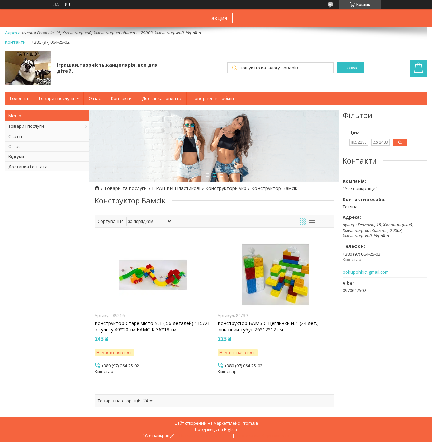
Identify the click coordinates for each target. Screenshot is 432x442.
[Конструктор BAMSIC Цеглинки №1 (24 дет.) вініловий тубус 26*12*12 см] (276, 274)
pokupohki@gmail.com (366, 272)
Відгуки (16, 156)
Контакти (121, 98)
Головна (19, 98)
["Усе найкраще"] (28, 68)
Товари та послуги (125, 188)
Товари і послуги (56, 98)
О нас (95, 98)
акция (219, 18)
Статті (15, 136)
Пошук (350, 67)
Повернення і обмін (213, 98)
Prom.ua (250, 423)
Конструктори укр (225, 188)
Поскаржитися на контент (205, 435)
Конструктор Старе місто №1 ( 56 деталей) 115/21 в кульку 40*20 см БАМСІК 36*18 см (152, 326)
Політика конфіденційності (262, 435)
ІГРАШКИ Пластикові (176, 188)
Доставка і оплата (161, 98)
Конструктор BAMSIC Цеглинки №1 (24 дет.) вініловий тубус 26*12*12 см (268, 326)
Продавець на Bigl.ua (216, 429)
